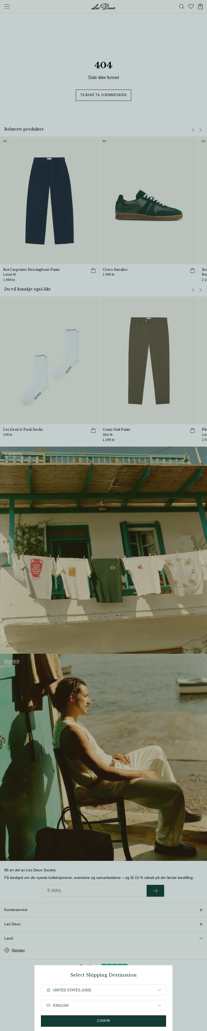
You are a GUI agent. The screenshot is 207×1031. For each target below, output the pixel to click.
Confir (103, 1021)
